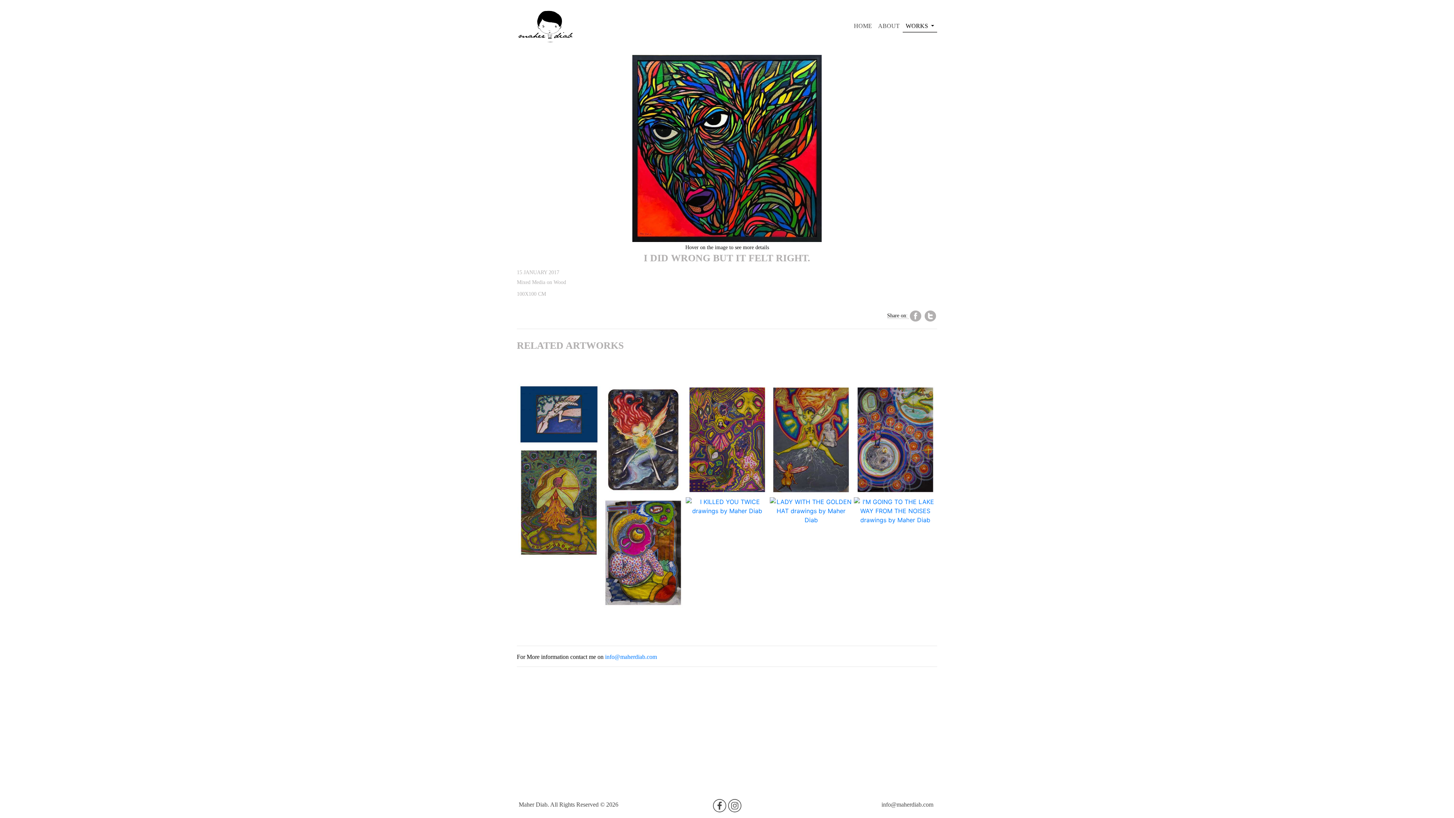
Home (864, 25)
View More (559, 427)
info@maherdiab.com (631, 657)
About (889, 26)
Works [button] (918, 26)
